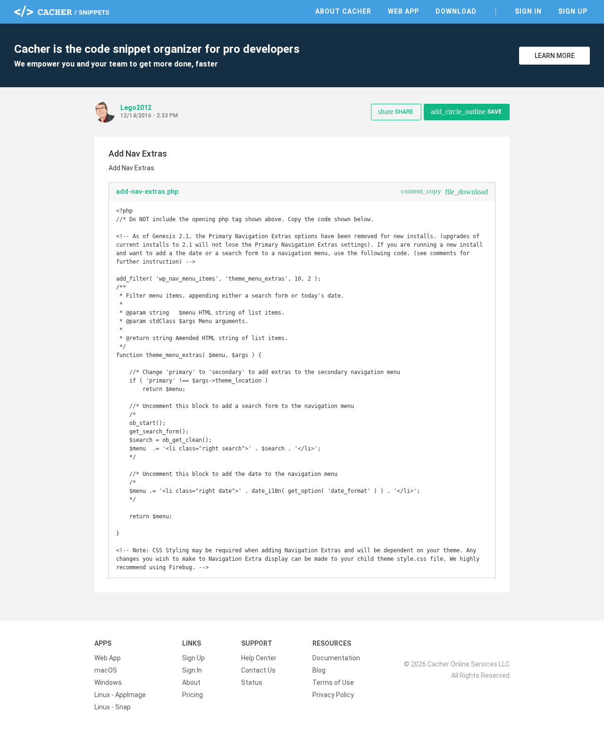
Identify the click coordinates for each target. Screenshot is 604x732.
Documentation (336, 658)
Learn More (555, 55)
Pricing (192, 695)
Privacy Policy (333, 695)
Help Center (259, 658)
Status (251, 682)
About (191, 682)
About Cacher (343, 11)
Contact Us (258, 670)
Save (466, 112)
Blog (319, 670)
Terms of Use (333, 682)
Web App (403, 11)
